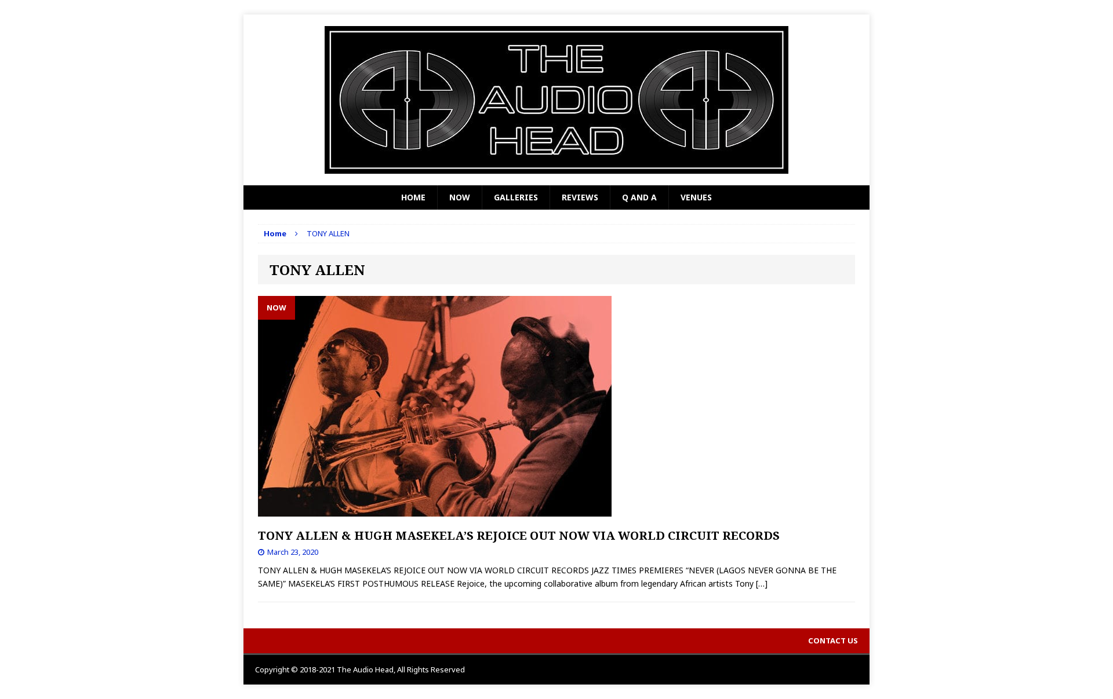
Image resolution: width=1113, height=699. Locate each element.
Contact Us (833, 640)
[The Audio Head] (556, 99)
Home (413, 197)
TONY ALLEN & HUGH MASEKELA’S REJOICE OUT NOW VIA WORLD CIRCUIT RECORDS (519, 535)
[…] (762, 583)
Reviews (580, 197)
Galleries (516, 197)
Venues (696, 197)
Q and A (639, 197)
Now (459, 197)
